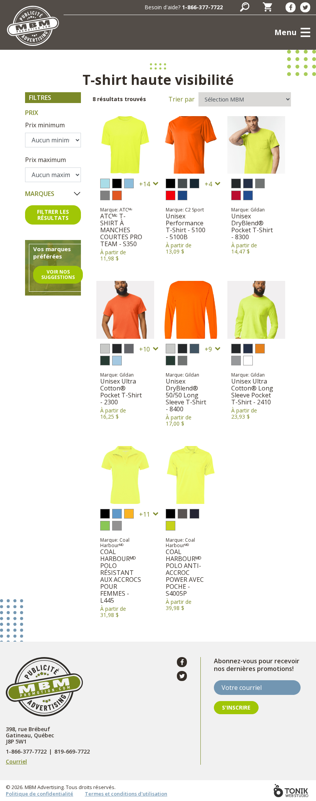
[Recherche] (244, 7)
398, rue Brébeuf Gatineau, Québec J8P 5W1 (30, 735)
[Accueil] (33, 26)
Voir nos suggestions (58, 275)
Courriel (16, 761)
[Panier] (267, 7)
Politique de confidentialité (39, 793)
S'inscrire (236, 707)
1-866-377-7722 (202, 7)
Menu (285, 32)
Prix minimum (45, 125)
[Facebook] (291, 7)
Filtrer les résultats (53, 214)
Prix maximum (45, 159)
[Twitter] (305, 7)
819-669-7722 (72, 752)
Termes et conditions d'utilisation (126, 793)
